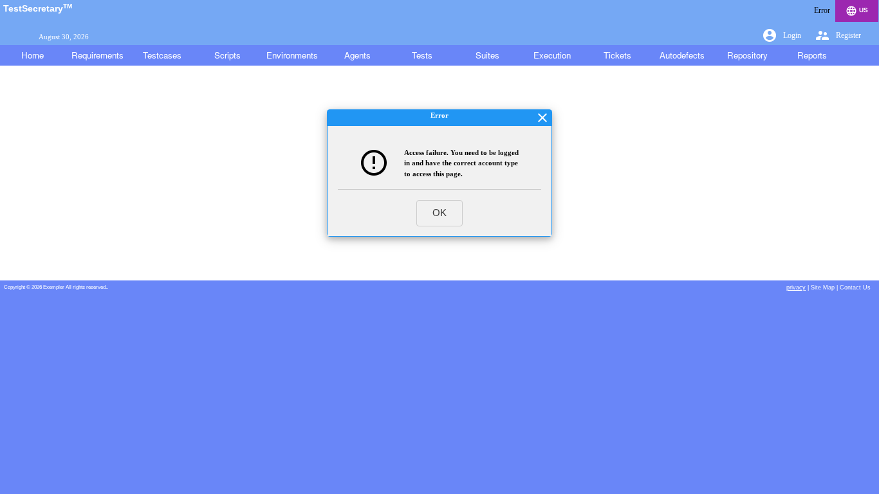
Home (32, 55)
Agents (357, 55)
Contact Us (855, 287)
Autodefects (682, 55)
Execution (552, 55)
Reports (812, 55)
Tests (422, 55)
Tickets (617, 55)
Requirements (97, 55)
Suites (487, 55)
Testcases (162, 55)
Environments (292, 55)
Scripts (227, 55)
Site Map (823, 287)
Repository (747, 55)
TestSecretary (37, 8)
